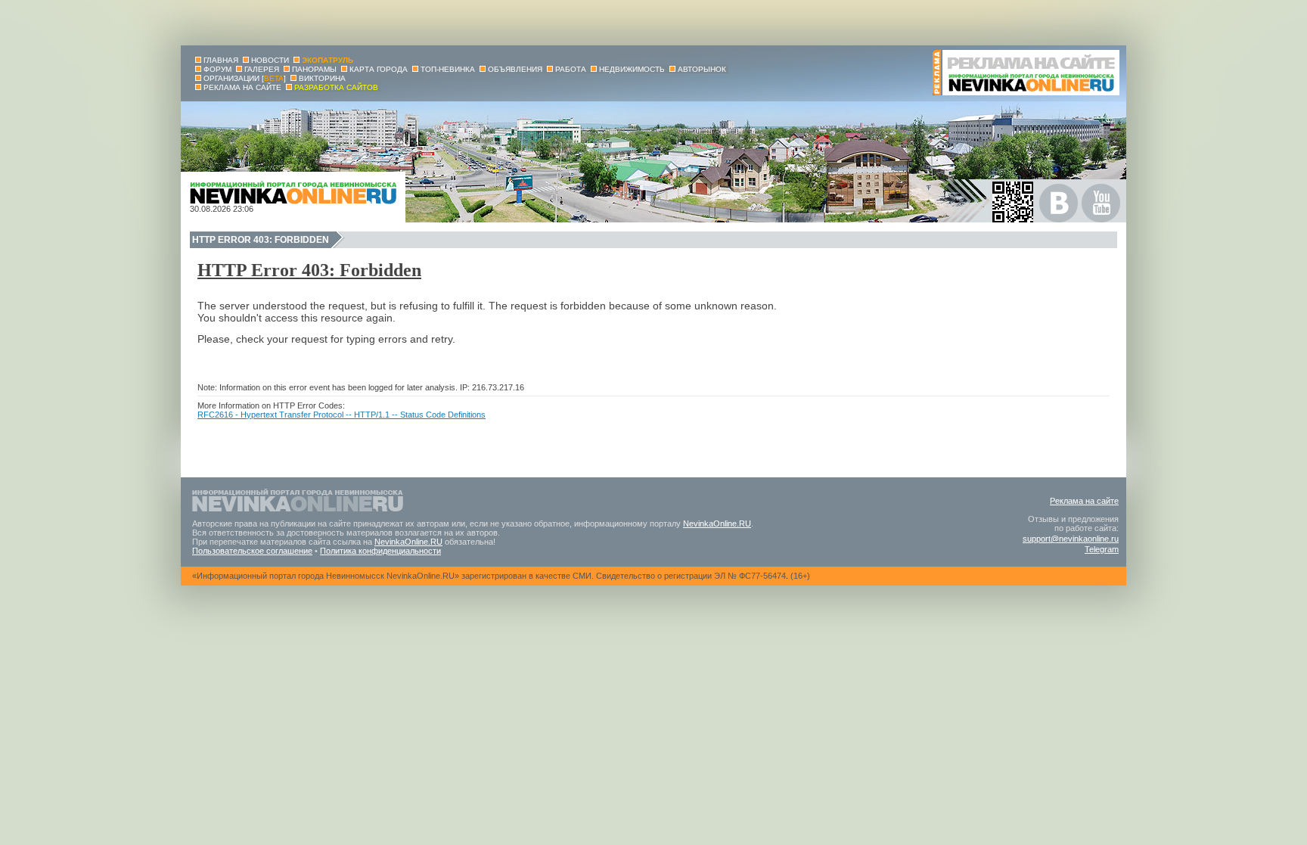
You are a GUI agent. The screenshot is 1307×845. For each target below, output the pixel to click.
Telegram (1102, 549)
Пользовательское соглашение (252, 550)
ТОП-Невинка (448, 69)
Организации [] (244, 78)
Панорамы (314, 69)
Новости (270, 60)
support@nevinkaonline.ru (1071, 538)
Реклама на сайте (1084, 500)
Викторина (322, 78)
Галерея (261, 69)
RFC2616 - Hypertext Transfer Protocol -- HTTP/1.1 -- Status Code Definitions (341, 414)
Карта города (378, 69)
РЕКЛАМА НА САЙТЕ (242, 87)
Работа (570, 69)
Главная (220, 60)
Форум (217, 69)
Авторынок (702, 69)
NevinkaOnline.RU (717, 523)
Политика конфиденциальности (380, 550)
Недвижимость (632, 69)
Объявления (515, 69)
